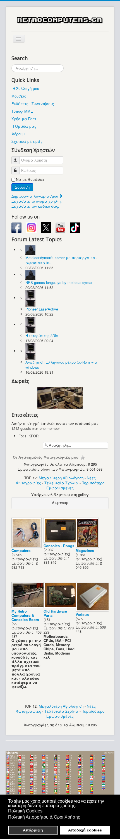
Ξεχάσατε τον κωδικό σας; (35, 206)
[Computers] (27, 546)
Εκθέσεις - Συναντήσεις (32, 103)
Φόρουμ (18, 133)
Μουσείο (18, 96)
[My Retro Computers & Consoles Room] (29, 606)
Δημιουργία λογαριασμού (35, 196)
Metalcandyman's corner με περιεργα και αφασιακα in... (61, 260)
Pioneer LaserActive (41, 309)
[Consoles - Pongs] (61, 541)
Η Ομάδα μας (23, 126)
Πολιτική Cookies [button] (25, 811)
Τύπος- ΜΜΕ (22, 111)
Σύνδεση (22, 187)
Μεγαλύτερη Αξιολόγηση (61, 477)
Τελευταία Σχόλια (61, 482)
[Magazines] (88, 546)
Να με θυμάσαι (30, 179)
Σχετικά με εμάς (26, 141)
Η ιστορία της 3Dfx (41, 335)
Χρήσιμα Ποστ (23, 118)
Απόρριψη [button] (33, 830)
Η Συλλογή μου (26, 88)
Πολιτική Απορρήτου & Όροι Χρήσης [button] (44, 817)
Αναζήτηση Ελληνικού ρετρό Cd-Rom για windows (61, 364)
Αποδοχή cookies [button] (85, 830)
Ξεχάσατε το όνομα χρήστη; (36, 201)
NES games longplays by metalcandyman (59, 282)
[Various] (93, 610)
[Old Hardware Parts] (61, 606)
